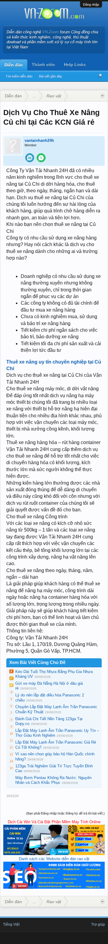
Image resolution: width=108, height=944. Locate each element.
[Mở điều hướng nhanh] (102, 96)
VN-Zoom (50, 32)
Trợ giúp (98, 924)
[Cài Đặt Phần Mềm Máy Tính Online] (54, 853)
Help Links (75, 64)
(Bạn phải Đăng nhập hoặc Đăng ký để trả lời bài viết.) (65, 813)
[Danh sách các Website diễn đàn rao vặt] (54, 887)
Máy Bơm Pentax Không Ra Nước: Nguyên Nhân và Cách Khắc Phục (53, 780)
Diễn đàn (13, 64)
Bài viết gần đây (50, 76)
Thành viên (43, 64)
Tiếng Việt (11, 924)
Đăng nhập (91, 4)
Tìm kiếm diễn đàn (19, 76)
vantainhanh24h (39, 140)
